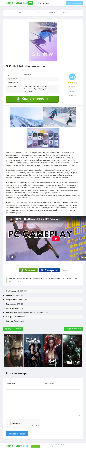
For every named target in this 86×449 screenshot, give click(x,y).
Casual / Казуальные (40, 13)
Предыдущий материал (13, 329)
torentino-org (55, 445)
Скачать (72, 91)
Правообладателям (58, 447)
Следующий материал (73, 329)
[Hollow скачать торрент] (73, 367)
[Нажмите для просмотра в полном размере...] (26, 127)
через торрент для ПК (13, 13)
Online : (35, 446)
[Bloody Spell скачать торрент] (53, 367)
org (17, 3)
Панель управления (74, 3)
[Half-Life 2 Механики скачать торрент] (13, 367)
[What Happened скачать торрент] (33, 367)
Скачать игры (27, 13)
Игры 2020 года (39, 89)
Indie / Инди (28, 86)
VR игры (36, 86)
